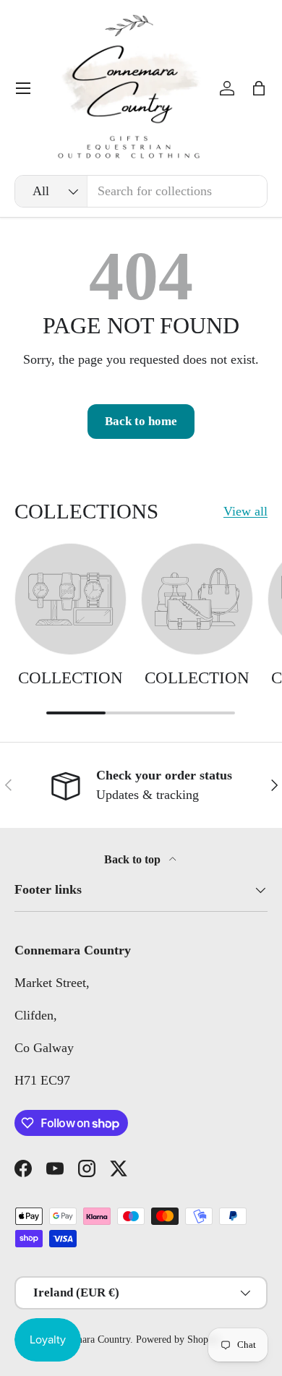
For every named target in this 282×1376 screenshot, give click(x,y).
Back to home (141, 421)
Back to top (133, 859)
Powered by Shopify (178, 1339)
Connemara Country (89, 1339)
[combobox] (141, 191)
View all (245, 511)
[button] (259, 88)
